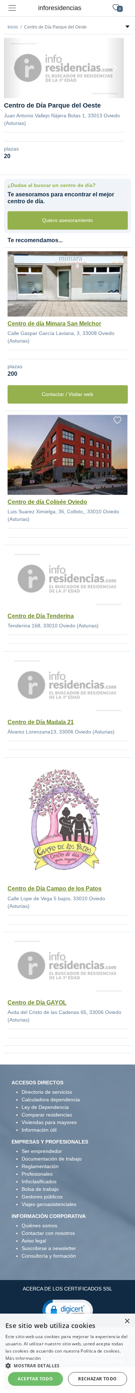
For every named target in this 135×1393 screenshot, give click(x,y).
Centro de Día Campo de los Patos (55, 888)
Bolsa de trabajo (40, 1189)
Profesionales (37, 1174)
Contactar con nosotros (48, 1233)
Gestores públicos (42, 1197)
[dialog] (67, 1353)
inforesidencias (59, 8)
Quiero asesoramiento (67, 220)
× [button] (127, 1321)
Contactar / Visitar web (67, 394)
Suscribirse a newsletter (49, 1248)
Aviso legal (34, 1241)
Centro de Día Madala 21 (41, 722)
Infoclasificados (39, 1181)
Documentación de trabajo (52, 1159)
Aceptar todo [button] (35, 1379)
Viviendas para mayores (49, 1122)
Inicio (13, 27)
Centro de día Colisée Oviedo (47, 502)
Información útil (39, 1130)
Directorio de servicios (47, 1092)
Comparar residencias (47, 1115)
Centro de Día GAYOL (37, 1003)
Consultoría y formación (49, 1256)
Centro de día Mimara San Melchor (54, 324)
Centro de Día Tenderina (41, 616)
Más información (23, 1358)
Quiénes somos (39, 1225)
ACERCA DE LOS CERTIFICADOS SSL (67, 1289)
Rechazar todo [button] (97, 1379)
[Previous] (13, 68)
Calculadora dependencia (51, 1099)
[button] (67, 1310)
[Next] (115, 68)
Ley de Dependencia (45, 1107)
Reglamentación (40, 1166)
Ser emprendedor (42, 1151)
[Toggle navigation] (12, 8)
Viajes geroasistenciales (49, 1204)
